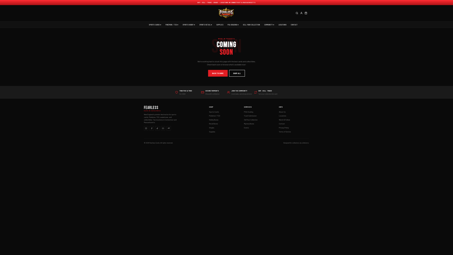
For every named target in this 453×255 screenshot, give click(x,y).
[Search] (297, 13)
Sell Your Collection (251, 25)
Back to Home (218, 73)
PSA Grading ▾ (233, 25)
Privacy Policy (284, 128)
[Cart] (306, 13)
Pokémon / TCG (214, 116)
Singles (211, 128)
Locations (283, 25)
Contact (294, 25)
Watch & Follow (284, 120)
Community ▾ (269, 25)
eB (169, 128)
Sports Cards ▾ (155, 25)
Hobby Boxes (213, 120)
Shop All (237, 73)
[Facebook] (152, 128)
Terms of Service (285, 132)
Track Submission (250, 116)
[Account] (301, 13)
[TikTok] (157, 128)
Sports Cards (214, 112)
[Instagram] (146, 128)
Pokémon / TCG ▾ (172, 25)
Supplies (219, 25)
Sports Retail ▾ (205, 25)
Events (246, 128)
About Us (282, 112)
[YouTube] (163, 128)
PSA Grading (248, 112)
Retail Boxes (213, 124)
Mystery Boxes (249, 124)
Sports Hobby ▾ (189, 25)
